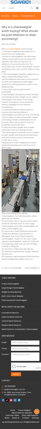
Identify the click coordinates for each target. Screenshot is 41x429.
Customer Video (12, 415)
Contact (25, 418)
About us (15, 418)
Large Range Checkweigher (13, 288)
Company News (28, 16)
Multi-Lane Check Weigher (12, 296)
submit (16, 374)
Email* (4, 342)
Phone (4, 348)
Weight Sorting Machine (11, 292)
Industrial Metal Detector (12, 317)
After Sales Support (30, 415)
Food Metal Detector (10, 313)
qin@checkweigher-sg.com (14, 389)
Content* (5, 354)
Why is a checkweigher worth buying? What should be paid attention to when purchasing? (13, 268)
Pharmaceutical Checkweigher (14, 300)
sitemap (35, 418)
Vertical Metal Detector (11, 321)
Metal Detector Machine (22, 413)
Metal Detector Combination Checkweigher (20, 329)
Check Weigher (24, 410)
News (15, 16)
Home (6, 16)
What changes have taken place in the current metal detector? (31, 268)
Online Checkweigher (10, 284)
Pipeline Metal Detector (11, 325)
